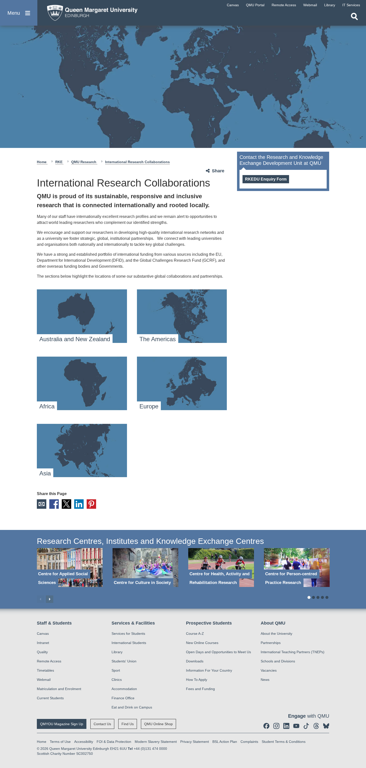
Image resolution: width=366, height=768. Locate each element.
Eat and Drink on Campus (132, 707)
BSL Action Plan (224, 742)
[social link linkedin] (286, 726)
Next (49, 599)
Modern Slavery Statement (156, 742)
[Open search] (354, 16)
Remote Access (49, 661)
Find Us (128, 724)
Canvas (43, 634)
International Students (129, 643)
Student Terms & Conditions (283, 742)
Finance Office (123, 698)
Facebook (54, 504)
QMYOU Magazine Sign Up (61, 724)
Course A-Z (195, 634)
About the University (276, 634)
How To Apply (196, 680)
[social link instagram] (276, 726)
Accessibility (83, 742)
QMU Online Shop (158, 724)
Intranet (43, 643)
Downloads (194, 661)
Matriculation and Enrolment (59, 689)
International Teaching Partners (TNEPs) (292, 652)
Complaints (249, 742)
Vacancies (269, 670)
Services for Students (128, 634)
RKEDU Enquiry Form (266, 179)
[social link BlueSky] (326, 726)
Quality (42, 652)
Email (41, 504)
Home (42, 162)
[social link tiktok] (306, 726)
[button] (18, 13)
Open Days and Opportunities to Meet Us (218, 652)
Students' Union (124, 661)
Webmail (44, 680)
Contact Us (102, 724)
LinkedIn (79, 504)
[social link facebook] (266, 726)
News (265, 680)
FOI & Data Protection (114, 742)
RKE (59, 162)
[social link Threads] (316, 726)
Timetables (45, 670)
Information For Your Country (209, 670)
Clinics (117, 680)
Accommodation (124, 689)
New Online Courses (202, 643)
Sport (116, 670)
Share (218, 170)
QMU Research (84, 162)
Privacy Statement (194, 742)
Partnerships (271, 643)
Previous (40, 599)
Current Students (50, 698)
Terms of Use (60, 742)
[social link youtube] (296, 726)
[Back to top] (360, 719)
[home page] (89, 11)
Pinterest (91, 504)
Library (117, 652)
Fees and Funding (200, 689)
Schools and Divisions (278, 661)
